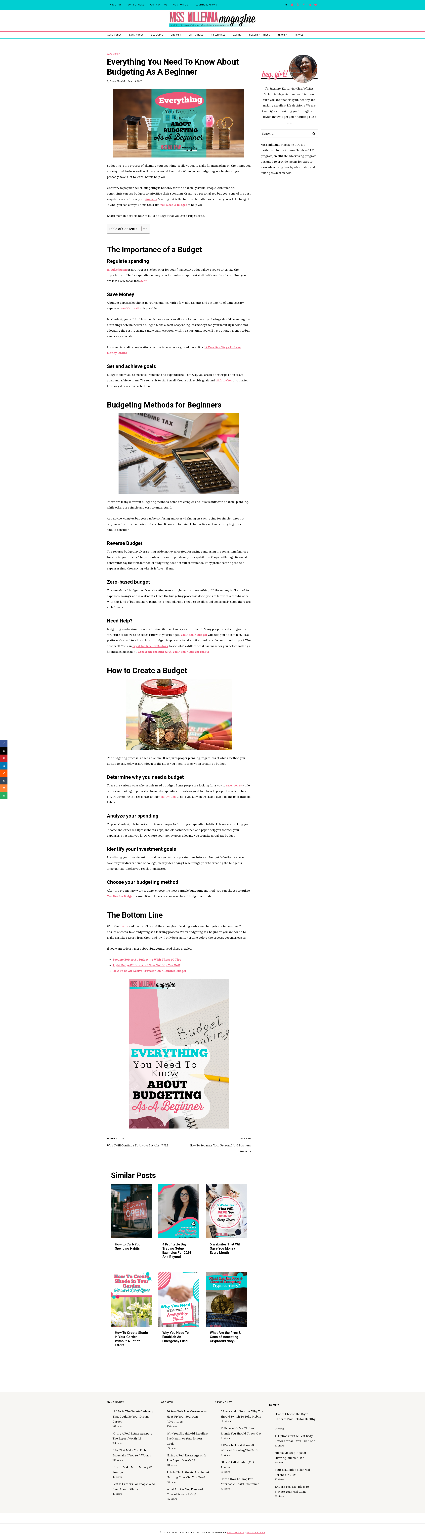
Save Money (136, 34)
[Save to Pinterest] (3, 758)
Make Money (114, 34)
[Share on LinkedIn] (3, 766)
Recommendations (205, 5)
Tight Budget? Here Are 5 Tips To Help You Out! (146, 965)
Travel (299, 34)
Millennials (218, 34)
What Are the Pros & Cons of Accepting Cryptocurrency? (225, 1337)
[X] (298, 4)
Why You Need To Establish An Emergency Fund (175, 1337)
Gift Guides (196, 34)
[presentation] (131, 1211)
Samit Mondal (117, 81)
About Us (116, 5)
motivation (168, 797)
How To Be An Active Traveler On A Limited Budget (149, 971)
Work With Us (158, 5)
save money (234, 785)
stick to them (224, 380)
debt (143, 281)
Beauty (282, 34)
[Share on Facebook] (3, 743)
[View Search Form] (286, 5)
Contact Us (180, 5)
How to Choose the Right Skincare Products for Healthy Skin (295, 1419)
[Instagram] (303, 4)
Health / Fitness (259, 34)
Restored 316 (235, 1532)
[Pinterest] (309, 4)
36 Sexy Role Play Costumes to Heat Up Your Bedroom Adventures (187, 1416)
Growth (176, 34)
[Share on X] (3, 751)
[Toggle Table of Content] (142, 228)
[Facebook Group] (315, 4)
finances (151, 199)
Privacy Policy (256, 1532)
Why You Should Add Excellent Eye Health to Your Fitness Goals (187, 1438)
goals (149, 857)
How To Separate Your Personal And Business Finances (220, 1145)
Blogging (157, 34)
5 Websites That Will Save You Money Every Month (225, 1248)
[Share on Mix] (3, 788)
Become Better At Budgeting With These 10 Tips (147, 959)
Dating (237, 34)
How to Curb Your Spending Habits (128, 1246)
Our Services (136, 5)
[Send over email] (3, 795)
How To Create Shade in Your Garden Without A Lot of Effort (131, 1339)
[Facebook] (292, 4)
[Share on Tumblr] (3, 780)
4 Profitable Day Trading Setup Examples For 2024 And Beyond (176, 1250)
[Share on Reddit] (3, 773)
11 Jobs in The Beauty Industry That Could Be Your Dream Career (133, 1416)
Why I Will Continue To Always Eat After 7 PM (137, 1142)
